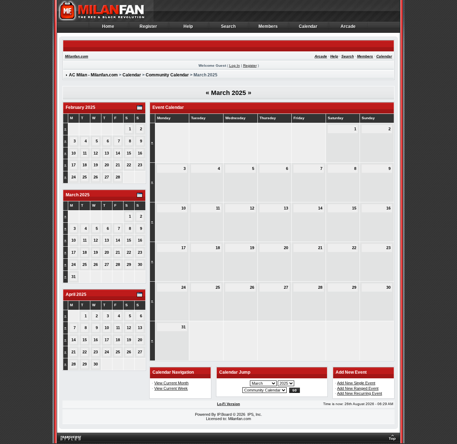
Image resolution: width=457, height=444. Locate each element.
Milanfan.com (76, 56)
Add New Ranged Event (357, 388)
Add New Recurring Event (359, 393)
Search (228, 26)
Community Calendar (167, 74)
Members (268, 26)
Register (148, 26)
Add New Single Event (356, 383)
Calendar (308, 26)
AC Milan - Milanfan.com (93, 74)
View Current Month (171, 383)
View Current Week (171, 388)
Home (108, 26)
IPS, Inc (254, 414)
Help (188, 26)
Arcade (348, 26)
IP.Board (224, 414)
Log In (234, 65)
